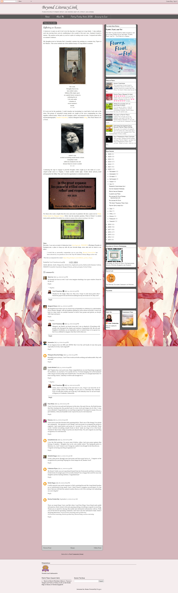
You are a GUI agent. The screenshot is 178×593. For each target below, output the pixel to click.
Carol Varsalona (57, 291)
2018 (109, 227)
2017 (109, 229)
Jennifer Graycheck (56, 267)
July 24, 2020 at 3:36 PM (72, 291)
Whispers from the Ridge (55, 355)
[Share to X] (73, 262)
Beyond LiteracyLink (59, 7)
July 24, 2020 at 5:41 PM (71, 355)
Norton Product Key (53, 499)
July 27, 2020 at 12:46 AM (65, 456)
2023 (109, 162)
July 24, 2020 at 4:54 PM (61, 342)
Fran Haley (51, 404)
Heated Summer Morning (116, 189)
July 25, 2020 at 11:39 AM (60, 420)
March (111, 216)
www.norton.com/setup (55, 514)
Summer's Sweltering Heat (117, 186)
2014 (109, 237)
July (110, 184)
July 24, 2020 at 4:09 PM (65, 306)
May (111, 211)
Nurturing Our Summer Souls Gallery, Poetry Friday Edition (123, 126)
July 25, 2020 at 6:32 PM (65, 440)
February (112, 219)
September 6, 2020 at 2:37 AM (69, 499)
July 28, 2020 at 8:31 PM (63, 483)
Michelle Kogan (52, 456)
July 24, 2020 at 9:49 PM (64, 367)
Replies (52, 288)
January (112, 221)
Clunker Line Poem (114, 194)
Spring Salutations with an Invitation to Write (122, 104)
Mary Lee (50, 277)
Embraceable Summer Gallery (92, 265)
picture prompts (78, 267)
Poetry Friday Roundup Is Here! (123, 94)
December (112, 171)
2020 (110, 169)
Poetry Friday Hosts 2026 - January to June (89, 16)
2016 (109, 232)
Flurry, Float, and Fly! (114, 29)
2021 (109, 167)
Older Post (97, 548)
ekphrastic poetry (77, 265)
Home (47, 16)
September (112, 179)
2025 (110, 156)
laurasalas (51, 342)
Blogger (99, 589)
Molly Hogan (52, 483)
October (112, 176)
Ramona (50, 420)
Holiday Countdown (119, 83)
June (111, 209)
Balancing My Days (115, 200)
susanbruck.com (52, 440)
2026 (110, 154)
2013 (109, 239)
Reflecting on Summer (116, 191)
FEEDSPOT (84, 245)
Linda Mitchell (52, 367)
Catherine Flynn (53, 468)
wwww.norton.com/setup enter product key (73, 512)
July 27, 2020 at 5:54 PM (65, 468)
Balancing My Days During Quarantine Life (117, 197)
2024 (110, 159)
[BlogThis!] (72, 262)
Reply (49, 284)
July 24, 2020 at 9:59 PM (72, 324)
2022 (109, 164)
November (112, 174)
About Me (60, 16)
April (111, 214)
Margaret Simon (67, 267)
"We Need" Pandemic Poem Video (118, 203)
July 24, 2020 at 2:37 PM (61, 277)
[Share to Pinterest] (77, 262)
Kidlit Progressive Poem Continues (124, 136)
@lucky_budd (52, 265)
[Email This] (70, 262)
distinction (68, 265)
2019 (109, 224)
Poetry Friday (87, 267)
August (111, 181)
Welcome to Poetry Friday (122, 115)
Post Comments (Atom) (76, 554)
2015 (109, 234)
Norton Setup (79, 514)
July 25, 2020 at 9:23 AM (62, 404)
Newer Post (47, 548)
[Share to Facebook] (75, 262)
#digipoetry (60, 265)
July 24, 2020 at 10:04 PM (72, 385)
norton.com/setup (88, 514)
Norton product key (68, 514)
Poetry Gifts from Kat (116, 205)
